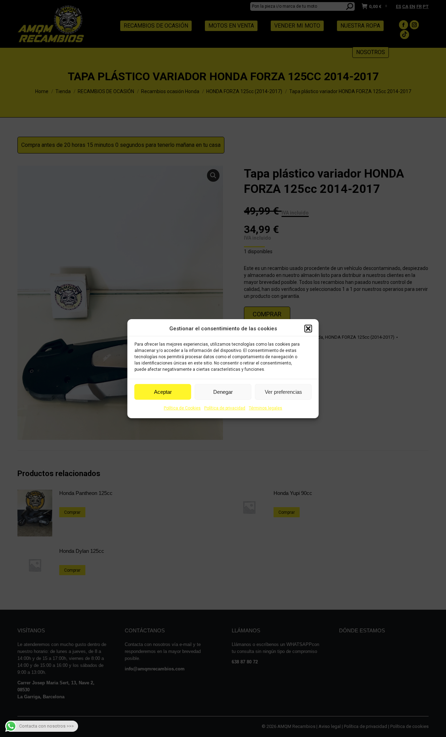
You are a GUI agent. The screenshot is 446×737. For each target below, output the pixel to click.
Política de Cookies (182, 408)
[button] (308, 328)
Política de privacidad (224, 408)
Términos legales (265, 408)
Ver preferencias (283, 392)
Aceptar (163, 392)
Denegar (223, 392)
